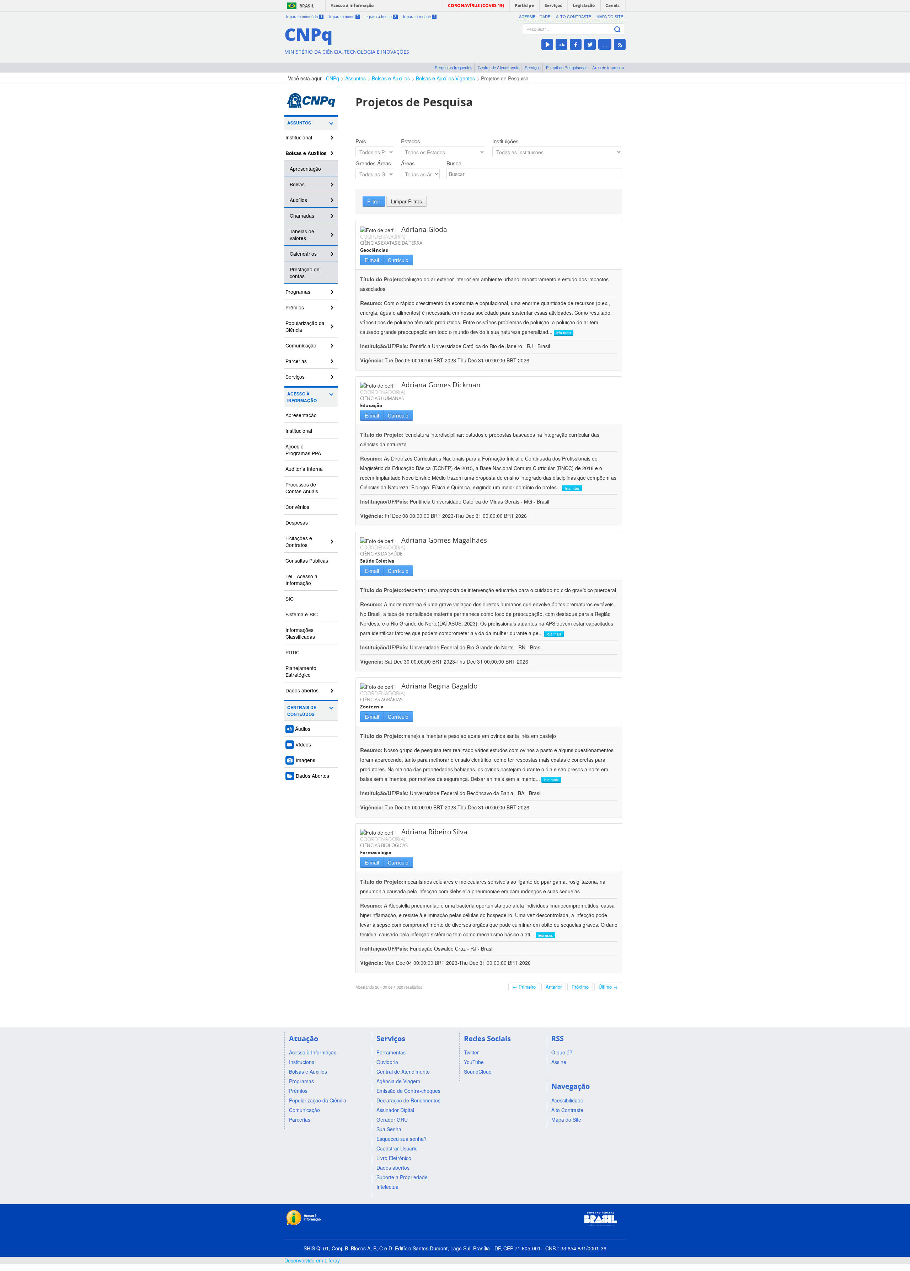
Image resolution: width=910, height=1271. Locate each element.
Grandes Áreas (373, 163)
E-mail (372, 260)
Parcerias (296, 361)
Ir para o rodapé (419, 17)
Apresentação (305, 168)
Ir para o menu (344, 17)
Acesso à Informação (302, 397)
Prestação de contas (305, 273)
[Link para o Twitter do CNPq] (590, 44)
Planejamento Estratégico (300, 671)
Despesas (296, 522)
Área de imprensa (608, 67)
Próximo (580, 986)
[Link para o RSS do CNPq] (620, 44)
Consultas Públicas (306, 560)
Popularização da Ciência (305, 326)
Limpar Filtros (406, 201)
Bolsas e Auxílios (391, 78)
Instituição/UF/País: (385, 346)
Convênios (297, 506)
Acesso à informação (352, 5)
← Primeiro (524, 986)
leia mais (563, 332)
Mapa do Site (609, 17)
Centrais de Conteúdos (301, 710)
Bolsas (297, 184)
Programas (297, 291)
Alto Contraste (573, 17)
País (360, 141)
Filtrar (373, 201)
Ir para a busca (380, 17)
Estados (410, 141)
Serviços (533, 67)
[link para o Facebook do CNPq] (576, 44)
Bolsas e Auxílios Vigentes (445, 78)
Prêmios (294, 307)
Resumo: (371, 303)
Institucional (298, 137)
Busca (453, 163)
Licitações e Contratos (298, 541)
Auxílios (298, 199)
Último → (608, 986)
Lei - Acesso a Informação (301, 579)
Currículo (398, 260)
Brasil (306, 6)
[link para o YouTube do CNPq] (547, 44)
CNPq (332, 78)
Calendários (303, 253)
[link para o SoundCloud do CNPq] (561, 44)
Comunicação (300, 345)
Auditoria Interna (304, 468)
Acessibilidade (534, 17)
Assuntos (355, 78)
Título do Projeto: (381, 279)
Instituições (505, 141)
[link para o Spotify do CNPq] (604, 44)
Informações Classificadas (300, 633)
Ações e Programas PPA (303, 450)
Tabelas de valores (302, 234)
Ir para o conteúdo (304, 17)
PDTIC (292, 652)
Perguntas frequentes (453, 67)
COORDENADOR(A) (382, 236)
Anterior (554, 986)
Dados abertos (301, 690)
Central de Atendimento (498, 67)
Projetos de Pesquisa (505, 78)
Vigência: (372, 360)
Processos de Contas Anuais (301, 488)
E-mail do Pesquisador (566, 67)
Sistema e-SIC (301, 614)
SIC (289, 598)
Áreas (408, 163)
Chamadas (302, 215)
